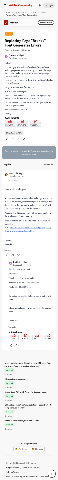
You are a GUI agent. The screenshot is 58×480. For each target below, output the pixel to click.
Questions (44, 12)
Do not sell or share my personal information (21, 477)
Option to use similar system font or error (22, 420)
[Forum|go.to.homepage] (20, 5)
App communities (20, 12)
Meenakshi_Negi (15, 173)
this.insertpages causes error (16, 379)
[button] (5, 6)
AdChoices (45, 477)
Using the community (13, 468)
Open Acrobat (46, 22)
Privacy (36, 468)
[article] (29, 214)
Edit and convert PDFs (14, 133)
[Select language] (40, 5)
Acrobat (33, 12)
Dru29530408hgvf (16, 55)
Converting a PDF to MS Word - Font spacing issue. (25, 392)
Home (8, 12)
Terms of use (27, 468)
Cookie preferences (12, 472)
